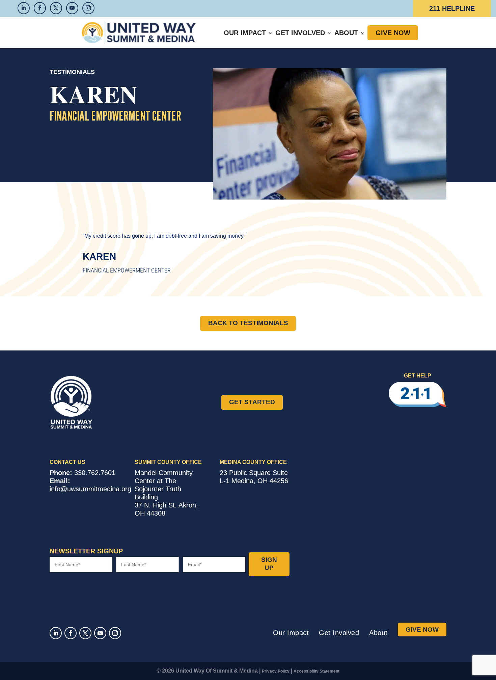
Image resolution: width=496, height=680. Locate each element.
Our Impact (245, 32)
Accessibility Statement (316, 671)
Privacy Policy (276, 671)
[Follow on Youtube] (100, 633)
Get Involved (300, 32)
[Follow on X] (85, 633)
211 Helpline (452, 8)
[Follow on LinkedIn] (56, 633)
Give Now (393, 32)
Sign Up (269, 564)
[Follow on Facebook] (70, 633)
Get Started (252, 402)
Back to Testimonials (248, 322)
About (346, 32)
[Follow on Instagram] (115, 633)
